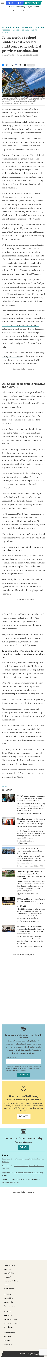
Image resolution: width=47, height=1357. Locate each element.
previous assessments (26, 204)
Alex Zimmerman (25, 921)
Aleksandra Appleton (26, 946)
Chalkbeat (7, 1336)
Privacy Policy (9, 1302)
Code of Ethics (9, 1273)
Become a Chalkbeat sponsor (23, 11)
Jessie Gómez (23, 866)
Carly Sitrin (23, 813)
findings (9, 193)
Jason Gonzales (24, 893)
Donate (23, 1116)
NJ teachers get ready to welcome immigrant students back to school (30, 850)
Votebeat (7, 1340)
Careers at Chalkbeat (11, 1281)
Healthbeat (8, 1344)
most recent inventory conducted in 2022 (23, 211)
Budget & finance (10, 27)
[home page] (24, 3)
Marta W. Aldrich (9, 55)
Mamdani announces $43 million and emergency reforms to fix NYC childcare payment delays (31, 821)
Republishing (8, 1298)
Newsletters (8, 1327)
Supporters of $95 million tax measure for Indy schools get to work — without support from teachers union (30, 930)
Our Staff (7, 1277)
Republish (31, 65)
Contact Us (8, 1315)
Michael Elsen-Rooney (26, 841)
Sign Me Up (23, 1075)
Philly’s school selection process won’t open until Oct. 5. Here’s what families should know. (31, 798)
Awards (7, 1285)
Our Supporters (9, 1289)
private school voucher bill (24, 310)
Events (23, 1147)
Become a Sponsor (10, 1319)
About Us (7, 1269)
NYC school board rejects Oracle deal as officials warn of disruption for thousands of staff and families (31, 902)
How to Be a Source (10, 1323)
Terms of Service (9, 1306)
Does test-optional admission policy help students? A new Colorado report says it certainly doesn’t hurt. (31, 875)
